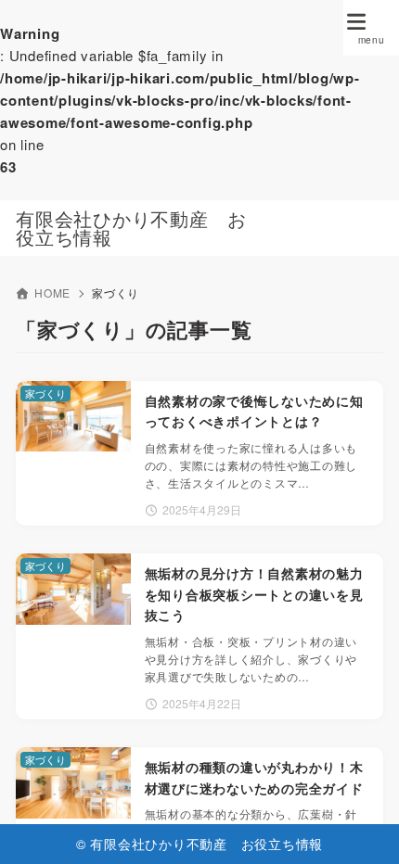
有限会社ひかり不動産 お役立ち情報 (131, 228)
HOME (52, 292)
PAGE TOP (368, 821)
